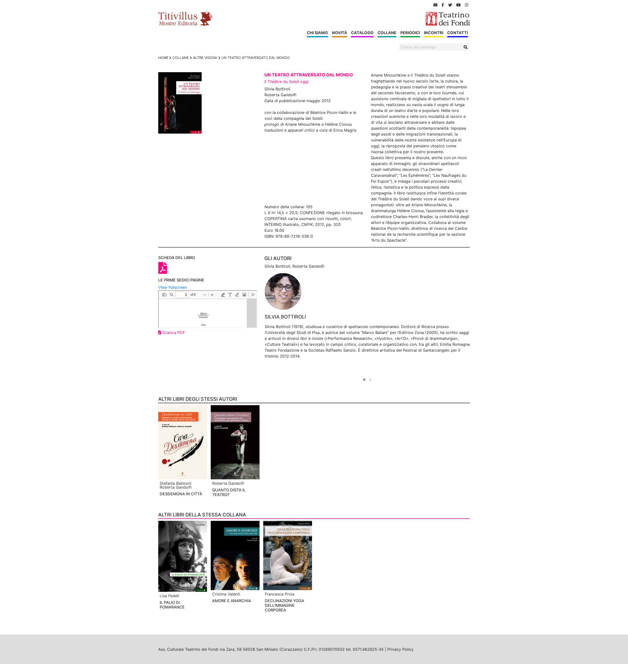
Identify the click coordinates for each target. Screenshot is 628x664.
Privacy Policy (400, 649)
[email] (435, 4)
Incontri (433, 32)
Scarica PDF (173, 332)
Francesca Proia (279, 594)
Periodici (410, 32)
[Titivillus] (185, 18)
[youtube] (458, 4)
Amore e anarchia (231, 600)
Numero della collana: (284, 206)
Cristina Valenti (226, 594)
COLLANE (180, 57)
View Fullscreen (172, 287)
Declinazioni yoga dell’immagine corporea (284, 605)
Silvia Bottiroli (285, 317)
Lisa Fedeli (169, 595)
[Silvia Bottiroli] (367, 291)
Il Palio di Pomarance (172, 604)
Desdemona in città (181, 493)
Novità (339, 32)
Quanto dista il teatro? (229, 492)
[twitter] (450, 4)
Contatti (457, 32)
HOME (163, 57)
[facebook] (443, 4)
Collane (387, 32)
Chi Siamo (317, 32)
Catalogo (362, 32)
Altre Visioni (205, 57)
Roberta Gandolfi (176, 487)
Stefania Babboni (175, 483)
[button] (364, 379)
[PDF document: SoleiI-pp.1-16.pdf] (207, 309)
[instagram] (466, 4)
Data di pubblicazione (284, 100)
